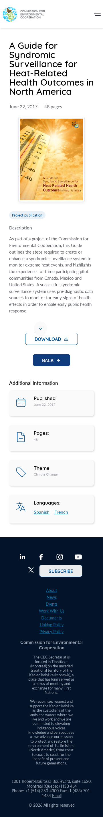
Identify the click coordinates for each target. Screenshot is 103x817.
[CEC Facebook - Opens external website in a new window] (41, 557)
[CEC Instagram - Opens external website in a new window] (60, 557)
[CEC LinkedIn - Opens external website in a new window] (22, 557)
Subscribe (61, 570)
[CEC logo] (23, 15)
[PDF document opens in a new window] (51, 160)
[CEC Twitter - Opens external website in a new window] (31, 570)
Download (48, 338)
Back (48, 360)
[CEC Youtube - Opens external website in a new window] (78, 557)
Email (57, 795)
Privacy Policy (51, 631)
